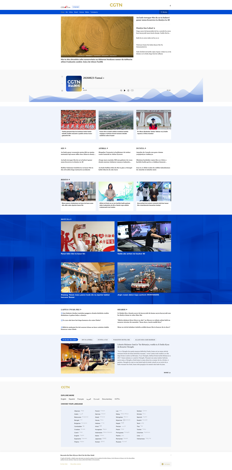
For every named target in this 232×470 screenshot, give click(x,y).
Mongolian (122, 417)
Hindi (98, 426)
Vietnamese (144, 439)
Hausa (99, 420)
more (166, 372)
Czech (78, 432)
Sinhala (141, 414)
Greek (100, 417)
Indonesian (103, 432)
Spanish (142, 417)
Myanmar (123, 420)
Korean (100, 442)
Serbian (142, 411)
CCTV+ (117, 399)
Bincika (165, 12)
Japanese (100, 439)
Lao (119, 411)
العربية (88, 399)
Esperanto (80, 439)
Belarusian (81, 417)
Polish (120, 429)
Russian (121, 442)
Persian (121, 426)
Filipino (79, 442)
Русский (96, 399)
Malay (122, 414)
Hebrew (99, 423)
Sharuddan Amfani (75, 464)
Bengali (78, 420)
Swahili (142, 420)
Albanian (79, 411)
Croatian (79, 429)
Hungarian (101, 429)
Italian (99, 436)
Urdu (140, 436)
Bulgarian (80, 423)
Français (80, 399)
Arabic (78, 414)
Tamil (140, 423)
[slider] (83, 88)
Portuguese (122, 432)
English (63, 399)
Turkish (141, 429)
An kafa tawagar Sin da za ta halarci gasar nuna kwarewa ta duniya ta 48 (153, 19)
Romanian (122, 439)
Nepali (120, 423)
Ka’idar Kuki (64, 464)
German (100, 414)
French (100, 411)
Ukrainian (143, 432)
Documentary (107, 399)
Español (72, 399)
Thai (140, 426)
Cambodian (79, 426)
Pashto (120, 436)
